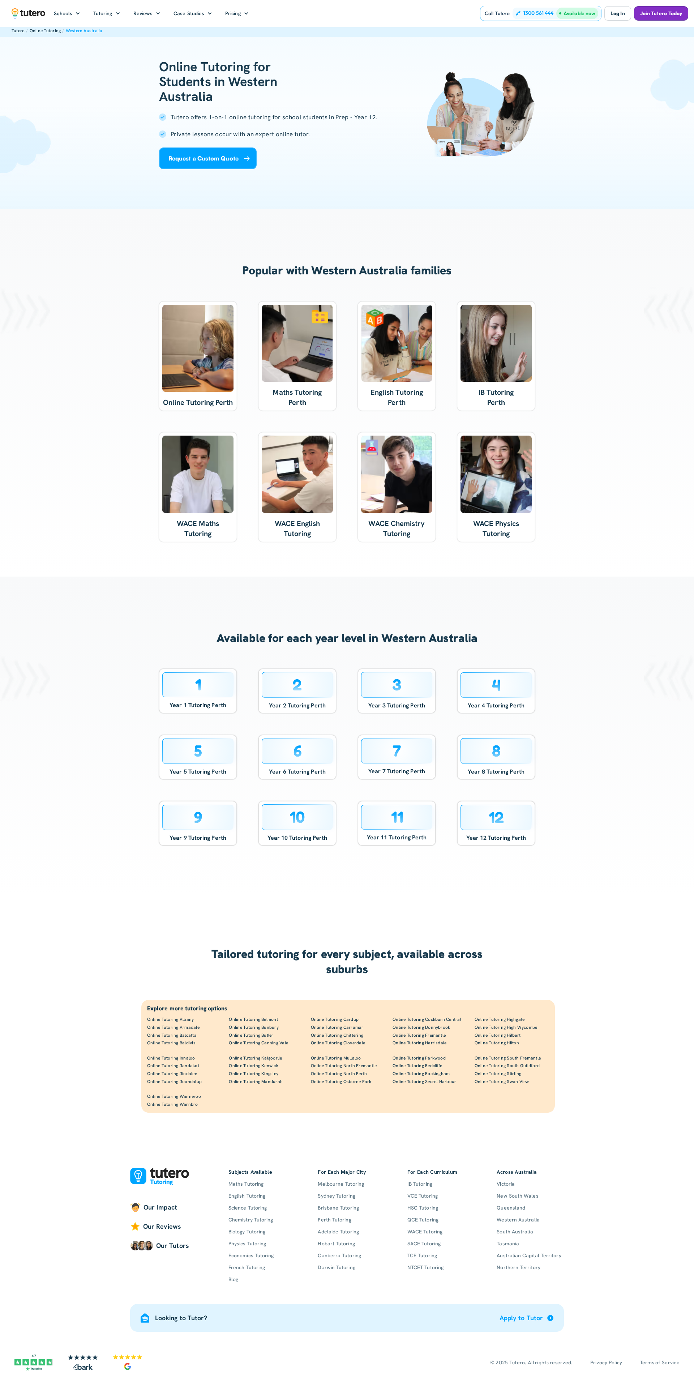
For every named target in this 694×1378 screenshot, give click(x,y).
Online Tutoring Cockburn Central (427, 1019)
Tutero (18, 31)
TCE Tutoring (422, 1255)
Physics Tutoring (247, 1243)
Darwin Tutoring (336, 1267)
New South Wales (517, 1196)
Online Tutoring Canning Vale (258, 1043)
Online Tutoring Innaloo (171, 1058)
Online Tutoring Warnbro (172, 1104)
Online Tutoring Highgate (500, 1019)
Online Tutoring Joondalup (174, 1081)
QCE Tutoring (422, 1219)
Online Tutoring (45, 31)
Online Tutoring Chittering (337, 1035)
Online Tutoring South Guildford (507, 1066)
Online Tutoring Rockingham (421, 1074)
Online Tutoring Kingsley (253, 1074)
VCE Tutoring (422, 1196)
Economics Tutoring (251, 1255)
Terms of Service (660, 1362)
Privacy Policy (606, 1362)
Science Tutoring (247, 1207)
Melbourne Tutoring (341, 1184)
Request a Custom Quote (203, 158)
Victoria (506, 1184)
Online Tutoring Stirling (498, 1074)
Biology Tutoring (246, 1231)
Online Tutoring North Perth (339, 1074)
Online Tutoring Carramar (337, 1027)
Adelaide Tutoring (338, 1231)
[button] (67, 13)
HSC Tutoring (422, 1207)
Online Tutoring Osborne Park (341, 1081)
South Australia (515, 1231)
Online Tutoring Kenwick (253, 1066)
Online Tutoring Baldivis (171, 1043)
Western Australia (84, 31)
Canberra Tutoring (339, 1255)
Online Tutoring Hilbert (498, 1035)
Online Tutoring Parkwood (419, 1058)
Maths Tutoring (246, 1184)
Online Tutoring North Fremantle (344, 1066)
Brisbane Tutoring (338, 1207)
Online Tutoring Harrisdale (419, 1043)
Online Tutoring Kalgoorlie (255, 1058)
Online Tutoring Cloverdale (338, 1043)
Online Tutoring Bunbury (254, 1027)
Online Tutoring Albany (170, 1019)
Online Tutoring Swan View (502, 1081)
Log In (618, 13)
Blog (233, 1279)
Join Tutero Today (661, 13)
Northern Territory (518, 1267)
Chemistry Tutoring (250, 1219)
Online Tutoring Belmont (253, 1019)
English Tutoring (246, 1196)
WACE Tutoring (424, 1231)
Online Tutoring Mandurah (256, 1081)
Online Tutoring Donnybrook (421, 1027)
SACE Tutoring (424, 1243)
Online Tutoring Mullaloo (336, 1058)
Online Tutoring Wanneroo (174, 1096)
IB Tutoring (419, 1184)
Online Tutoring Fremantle (419, 1035)
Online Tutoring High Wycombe (506, 1027)
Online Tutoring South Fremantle (508, 1058)
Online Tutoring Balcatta (172, 1035)
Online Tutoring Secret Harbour (424, 1081)
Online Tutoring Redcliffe (417, 1066)
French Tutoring (246, 1267)
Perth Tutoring (334, 1219)
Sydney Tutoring (336, 1196)
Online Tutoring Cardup (335, 1019)
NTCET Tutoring (425, 1267)
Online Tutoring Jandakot (173, 1066)
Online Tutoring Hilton (497, 1043)
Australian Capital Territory (529, 1255)
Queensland (511, 1207)
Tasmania (508, 1243)
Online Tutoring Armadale (173, 1027)
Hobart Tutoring (336, 1243)
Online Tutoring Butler (251, 1035)
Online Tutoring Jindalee (172, 1074)
